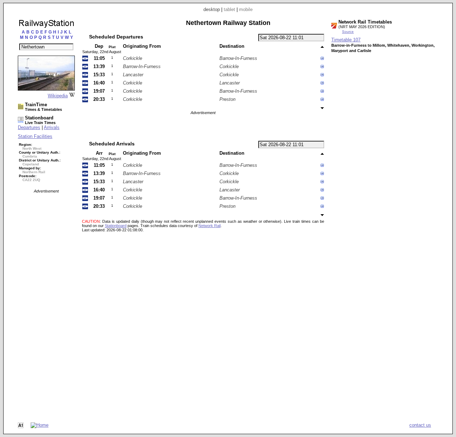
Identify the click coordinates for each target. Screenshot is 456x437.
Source (348, 32)
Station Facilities (35, 136)
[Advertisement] (46, 300)
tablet (229, 9)
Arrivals (51, 127)
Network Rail (209, 225)
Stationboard (115, 225)
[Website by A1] (21, 426)
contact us (420, 425)
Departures (29, 127)
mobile (246, 9)
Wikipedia (58, 95)
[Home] (39, 425)
